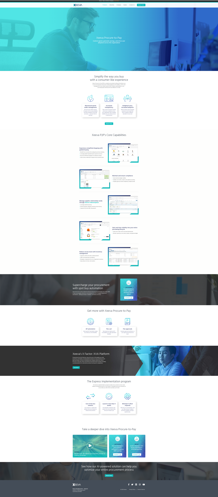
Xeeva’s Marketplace (92, 202)
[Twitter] (132, 485)
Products (105, 5)
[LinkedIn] (136, 485)
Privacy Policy (132, 490)
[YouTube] (144, 485)
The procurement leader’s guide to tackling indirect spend (128, 292)
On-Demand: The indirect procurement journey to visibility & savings (89, 454)
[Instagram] (140, 485)
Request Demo (141, 5)
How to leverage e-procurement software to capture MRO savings (117, 448)
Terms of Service (141, 490)
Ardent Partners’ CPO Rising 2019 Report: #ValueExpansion (136, 448)
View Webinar (90, 445)
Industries (111, 5)
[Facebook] (128, 485)
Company (118, 5)
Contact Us (132, 5)
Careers (125, 5)
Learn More (116, 1)
